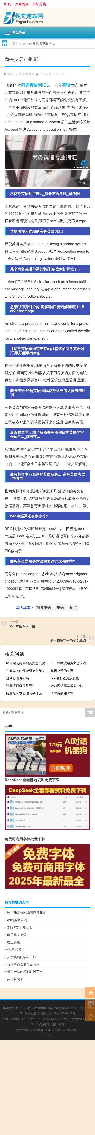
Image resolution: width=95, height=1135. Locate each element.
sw (16, 74)
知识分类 (39, 3)
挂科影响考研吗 (17, 678)
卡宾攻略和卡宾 (62, 693)
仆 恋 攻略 (14, 949)
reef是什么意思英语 (65, 678)
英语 (66, 85)
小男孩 (47, 1035)
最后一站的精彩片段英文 (25, 971)
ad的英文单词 (17, 920)
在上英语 (13, 942)
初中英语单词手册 (22, 626)
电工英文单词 (17, 934)
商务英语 (29, 85)
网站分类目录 (70, 1008)
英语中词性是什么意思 (23, 964)
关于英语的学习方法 (21, 956)
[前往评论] (90, 1004)
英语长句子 (15, 978)
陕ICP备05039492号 (62, 1013)
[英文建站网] (47, 17)
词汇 (42, 85)
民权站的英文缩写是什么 (24, 693)
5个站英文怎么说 (19, 927)
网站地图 (30, 1013)
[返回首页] (90, 992)
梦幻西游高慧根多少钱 (67, 685)
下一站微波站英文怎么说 (68, 663)
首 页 (7, 3)
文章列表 (21, 3)
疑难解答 (43, 1013)
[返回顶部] (90, 1015)
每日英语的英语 (62, 670)
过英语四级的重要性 (20, 685)
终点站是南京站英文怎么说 (25, 663)
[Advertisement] (47, 1087)
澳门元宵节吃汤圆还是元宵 (26, 912)
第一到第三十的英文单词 (68, 640)
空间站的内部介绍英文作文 (25, 670)
